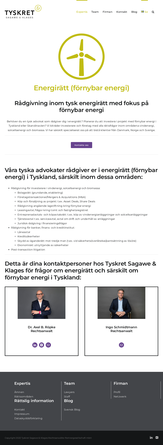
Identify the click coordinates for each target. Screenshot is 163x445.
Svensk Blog (72, 409)
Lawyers (69, 392)
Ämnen (19, 392)
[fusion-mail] (48, 345)
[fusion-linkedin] (34, 345)
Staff (67, 396)
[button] (153, 11)
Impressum (21, 413)
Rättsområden (23, 396)
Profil (117, 392)
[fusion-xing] (41, 345)
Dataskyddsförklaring (28, 418)
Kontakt (19, 409)
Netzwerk (120, 396)
